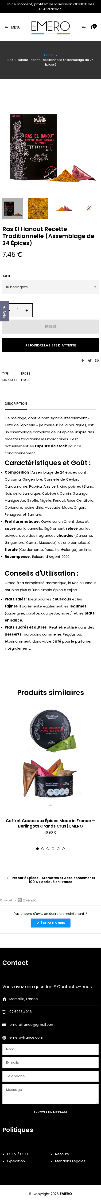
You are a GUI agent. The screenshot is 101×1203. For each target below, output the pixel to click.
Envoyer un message (50, 1112)
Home (49, 55)
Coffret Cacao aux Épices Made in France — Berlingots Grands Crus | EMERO (50, 823)
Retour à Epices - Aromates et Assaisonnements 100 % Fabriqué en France (53, 880)
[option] (50, 779)
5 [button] (58, 848)
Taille (6, 276)
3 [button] (48, 848)
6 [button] (63, 848)
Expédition (16, 1161)
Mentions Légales (70, 1161)
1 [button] (37, 848)
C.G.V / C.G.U (18, 1153)
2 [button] (42, 848)
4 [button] (53, 848)
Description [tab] (16, 403)
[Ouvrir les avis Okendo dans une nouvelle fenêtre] (18, 900)
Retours (62, 1153)
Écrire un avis (55, 924)
